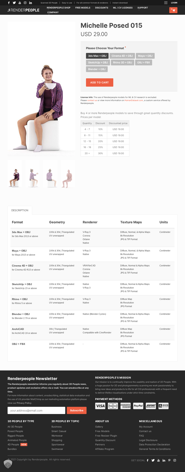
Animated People (17, 440)
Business (56, 426)
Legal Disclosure (148, 440)
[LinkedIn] (30, 2)
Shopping (56, 440)
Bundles (12, 449)
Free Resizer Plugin (106, 435)
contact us (92, 100)
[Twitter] (14, 2)
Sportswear (57, 444)
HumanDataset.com (134, 100)
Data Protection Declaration (154, 444)
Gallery (99, 426)
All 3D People (15, 426)
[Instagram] (25, 2)
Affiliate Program (104, 449)
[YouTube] (19, 2)
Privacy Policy (24, 403)
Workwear (57, 435)
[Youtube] (158, 460)
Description (19, 210)
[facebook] (147, 460)
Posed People (15, 431)
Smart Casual (58, 431)
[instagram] (174, 460)
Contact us (145, 431)
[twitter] (153, 460)
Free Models (102, 431)
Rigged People (16, 435)
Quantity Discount (105, 440)
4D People (17, 444)
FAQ (141, 435)
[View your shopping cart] (173, 10)
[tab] (20, 210)
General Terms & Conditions (155, 449)
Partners (100, 444)
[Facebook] (9, 2)
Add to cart (99, 82)
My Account (146, 426)
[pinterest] (169, 460)
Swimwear (57, 449)
